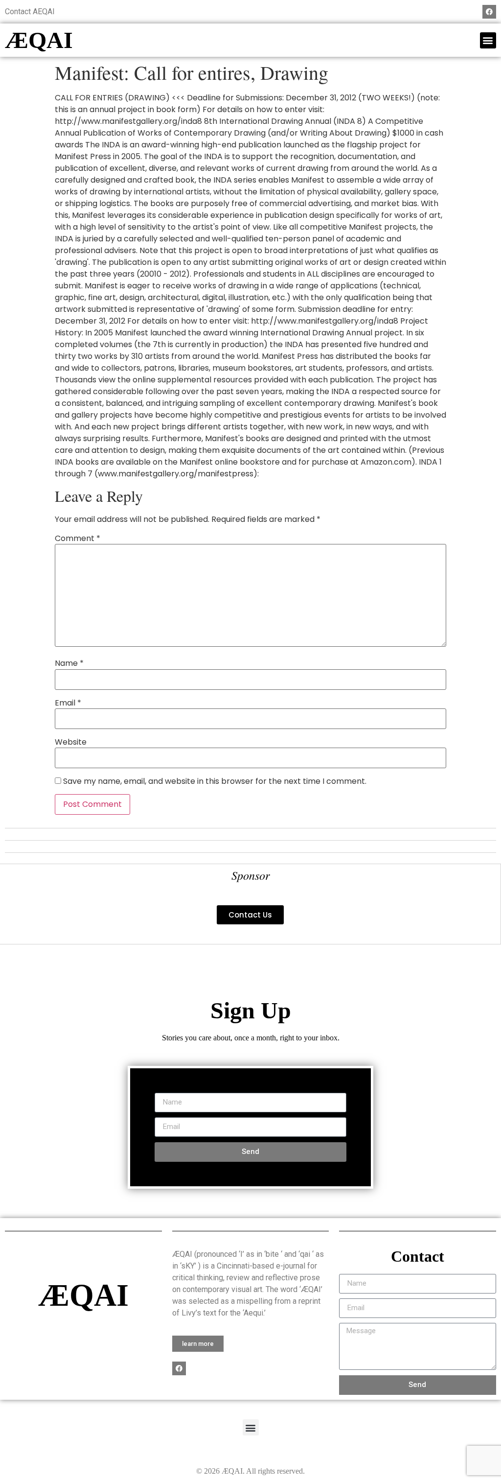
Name (69, 663)
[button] (488, 40)
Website (71, 742)
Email (68, 703)
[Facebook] (489, 12)
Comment (77, 538)
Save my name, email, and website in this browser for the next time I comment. (214, 781)
